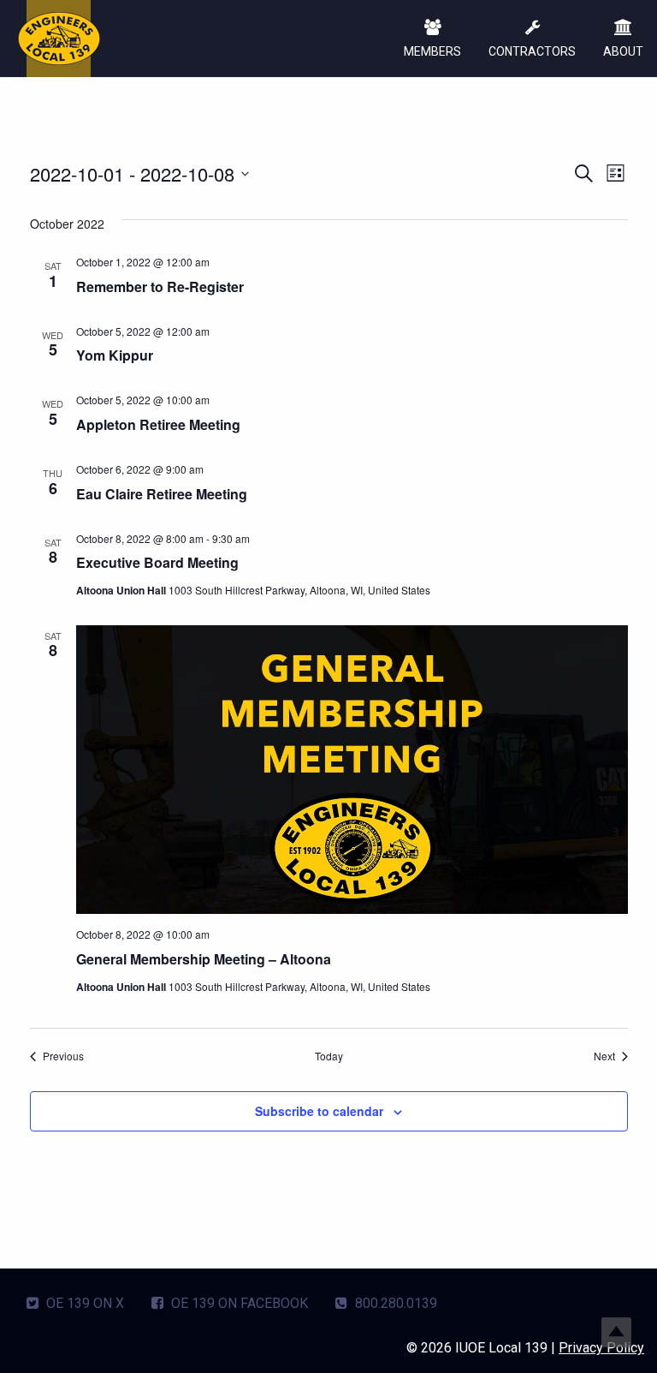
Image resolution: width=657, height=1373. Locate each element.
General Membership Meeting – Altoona (203, 959)
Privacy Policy (601, 1348)
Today (329, 1056)
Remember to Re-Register (160, 286)
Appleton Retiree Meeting (158, 424)
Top (616, 1332)
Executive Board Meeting (157, 562)
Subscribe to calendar (319, 1110)
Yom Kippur (114, 355)
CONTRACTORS (532, 51)
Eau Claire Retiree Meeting (161, 494)
